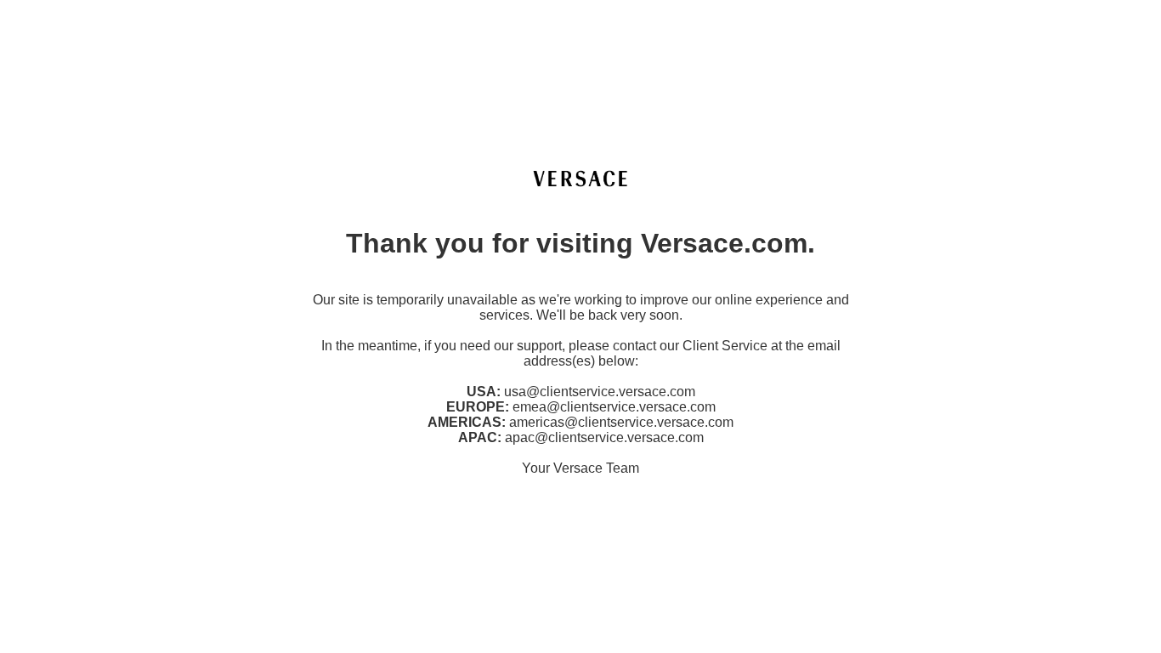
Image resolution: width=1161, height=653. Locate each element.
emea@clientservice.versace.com (614, 407)
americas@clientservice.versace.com (621, 422)
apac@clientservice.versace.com (604, 437)
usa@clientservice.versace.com (599, 391)
